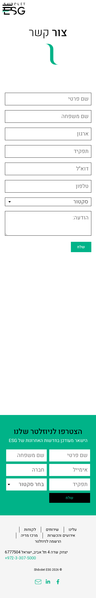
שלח (81, 247)
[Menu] (7, 7)
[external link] (58, 582)
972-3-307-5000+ (20, 558)
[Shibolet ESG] (19, 8)
